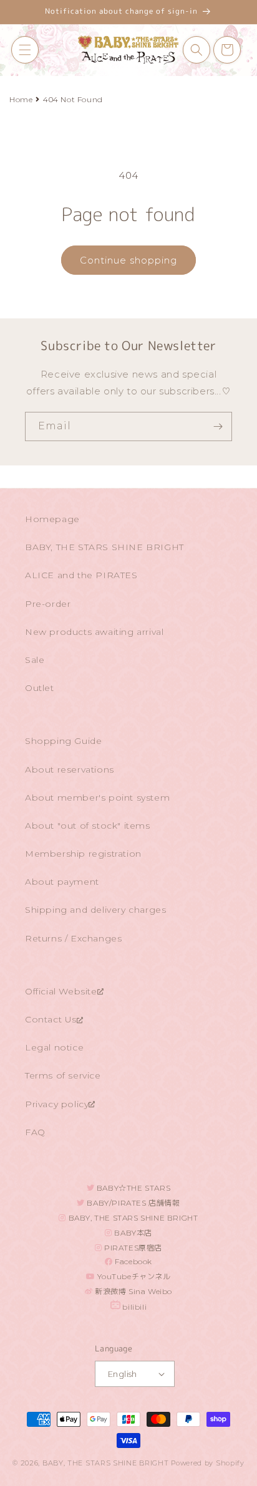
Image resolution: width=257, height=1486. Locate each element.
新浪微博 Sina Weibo (133, 1291)
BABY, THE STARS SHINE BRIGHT (104, 547)
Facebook (132, 1261)
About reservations (69, 769)
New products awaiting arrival (94, 631)
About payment (62, 881)
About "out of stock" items (87, 825)
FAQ (35, 1132)
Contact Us (51, 1019)
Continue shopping (128, 260)
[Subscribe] (217, 426)
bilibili (133, 1307)
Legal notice (54, 1047)
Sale (34, 659)
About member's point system (97, 797)
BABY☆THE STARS (132, 1188)
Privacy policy (57, 1104)
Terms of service (63, 1075)
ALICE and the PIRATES (81, 575)
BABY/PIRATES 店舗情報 (132, 1202)
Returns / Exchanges (73, 938)
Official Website (61, 991)
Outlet (39, 687)
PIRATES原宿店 (132, 1247)
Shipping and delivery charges (95, 909)
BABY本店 (132, 1232)
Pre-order (47, 603)
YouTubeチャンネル (133, 1276)
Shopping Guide (63, 740)
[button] (25, 50)
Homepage (52, 519)
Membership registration (83, 853)
